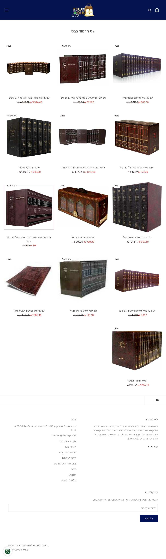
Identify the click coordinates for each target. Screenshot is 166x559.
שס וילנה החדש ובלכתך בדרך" (83, 311)
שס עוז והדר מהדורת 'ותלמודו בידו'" (137, 97)
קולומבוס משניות (69, 480)
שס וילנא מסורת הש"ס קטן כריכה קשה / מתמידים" (83, 97)
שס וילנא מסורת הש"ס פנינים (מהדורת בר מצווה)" (83, 167)
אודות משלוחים (69, 458)
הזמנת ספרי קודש (68, 452)
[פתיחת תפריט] (7, 10)
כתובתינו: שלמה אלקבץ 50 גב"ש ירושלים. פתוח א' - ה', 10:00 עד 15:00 (45, 428)
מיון (157, 400)
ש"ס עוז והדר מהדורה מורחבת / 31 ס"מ (137, 311)
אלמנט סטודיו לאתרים (18, 550)
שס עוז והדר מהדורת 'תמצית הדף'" (29, 311)
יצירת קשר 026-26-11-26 (64, 435)
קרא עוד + (153, 446)
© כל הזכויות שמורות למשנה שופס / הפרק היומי (28, 545)
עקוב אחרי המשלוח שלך (65, 463)
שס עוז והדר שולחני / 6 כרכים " (137, 237)
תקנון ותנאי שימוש (68, 441)
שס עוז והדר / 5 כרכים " (29, 167)
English (72, 474)
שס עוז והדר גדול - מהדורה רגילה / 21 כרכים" (29, 97)
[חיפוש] (149, 10)
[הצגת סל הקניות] (157, 10)
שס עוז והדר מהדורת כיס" (83, 237)
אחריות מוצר (71, 446)
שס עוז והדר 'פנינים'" (137, 380)
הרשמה (149, 518)
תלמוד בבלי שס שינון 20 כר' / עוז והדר (137, 167)
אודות (74, 469)
